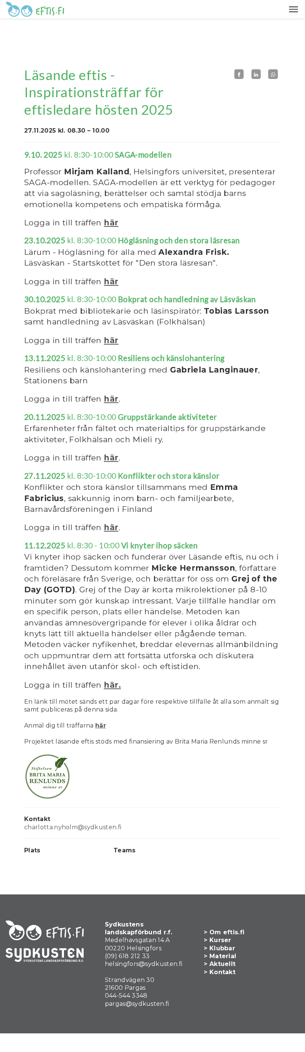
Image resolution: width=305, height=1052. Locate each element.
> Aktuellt (219, 963)
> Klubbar (219, 948)
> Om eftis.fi (224, 932)
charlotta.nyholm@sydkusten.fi (72, 827)
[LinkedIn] (256, 74)
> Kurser (217, 940)
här (111, 222)
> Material (220, 956)
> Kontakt (219, 972)
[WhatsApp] (273, 74)
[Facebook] (239, 74)
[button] (293, 9)
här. (112, 685)
